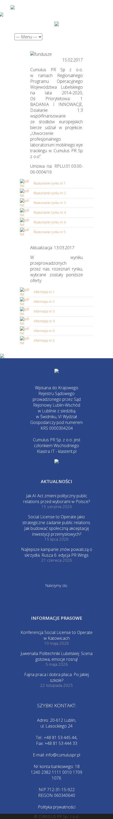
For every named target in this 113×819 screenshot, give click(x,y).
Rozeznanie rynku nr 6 (50, 222)
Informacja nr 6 (44, 331)
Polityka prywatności (56, 807)
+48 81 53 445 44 (60, 737)
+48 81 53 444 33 (61, 743)
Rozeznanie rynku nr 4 (50, 212)
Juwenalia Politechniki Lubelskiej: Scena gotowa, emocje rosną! (56, 656)
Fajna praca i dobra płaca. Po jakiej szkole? (56, 677)
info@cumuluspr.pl (63, 755)
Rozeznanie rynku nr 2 (50, 193)
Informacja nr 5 (44, 340)
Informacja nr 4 (44, 321)
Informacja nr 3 (44, 311)
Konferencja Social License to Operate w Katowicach (56, 635)
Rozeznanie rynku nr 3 (50, 203)
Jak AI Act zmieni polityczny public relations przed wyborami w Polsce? (56, 498)
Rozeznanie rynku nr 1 (50, 183)
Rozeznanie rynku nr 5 (50, 232)
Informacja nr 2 (44, 301)
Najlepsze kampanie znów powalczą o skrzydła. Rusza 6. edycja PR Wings (56, 552)
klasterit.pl (67, 451)
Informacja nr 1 (44, 292)
